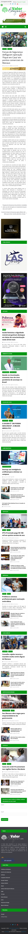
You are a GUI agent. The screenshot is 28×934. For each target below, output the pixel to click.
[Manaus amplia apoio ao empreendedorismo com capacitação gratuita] (5, 731)
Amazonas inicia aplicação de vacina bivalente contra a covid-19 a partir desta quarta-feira (18, 791)
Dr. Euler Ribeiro (6, 372)
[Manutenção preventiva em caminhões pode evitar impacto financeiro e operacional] (5, 497)
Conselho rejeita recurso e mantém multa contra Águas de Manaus (13, 656)
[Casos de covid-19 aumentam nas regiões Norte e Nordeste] (14, 755)
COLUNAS (10, 420)
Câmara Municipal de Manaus (7, 888)
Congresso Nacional (5, 877)
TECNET (2, 914)
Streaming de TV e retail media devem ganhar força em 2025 (17, 488)
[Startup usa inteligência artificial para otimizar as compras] (14, 458)
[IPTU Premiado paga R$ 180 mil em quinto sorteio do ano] (14, 521)
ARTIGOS (4, 329)
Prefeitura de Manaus (6, 869)
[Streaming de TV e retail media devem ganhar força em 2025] (5, 489)
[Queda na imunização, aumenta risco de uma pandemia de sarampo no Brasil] (14, 363)
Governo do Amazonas (6, 872)
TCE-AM (2, 894)
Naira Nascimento (6, 65)
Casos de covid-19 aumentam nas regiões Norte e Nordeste (13, 768)
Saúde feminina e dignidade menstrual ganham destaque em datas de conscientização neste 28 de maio (13, 336)
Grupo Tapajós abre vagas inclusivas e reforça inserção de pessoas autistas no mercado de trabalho (18, 624)
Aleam (2, 886)
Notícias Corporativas (7, 466)
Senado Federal (4, 880)
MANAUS (4, 530)
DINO (13, 476)
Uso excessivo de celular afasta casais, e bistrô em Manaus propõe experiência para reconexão (17, 557)
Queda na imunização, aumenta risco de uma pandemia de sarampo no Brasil (12, 378)
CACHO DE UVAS (5, 420)
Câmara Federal (4, 883)
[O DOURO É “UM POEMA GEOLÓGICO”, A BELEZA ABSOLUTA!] (14, 412)
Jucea (2, 899)
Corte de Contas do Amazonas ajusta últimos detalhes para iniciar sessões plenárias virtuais (13, 213)
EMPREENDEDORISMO (6, 710)
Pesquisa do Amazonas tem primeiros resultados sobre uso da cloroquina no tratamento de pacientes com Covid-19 (15, 207)
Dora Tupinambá (16, 771)
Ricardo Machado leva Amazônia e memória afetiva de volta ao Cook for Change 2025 (18, 549)
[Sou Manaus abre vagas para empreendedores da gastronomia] (14, 702)
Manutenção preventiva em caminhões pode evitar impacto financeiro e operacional (18, 496)
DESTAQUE (10, 651)
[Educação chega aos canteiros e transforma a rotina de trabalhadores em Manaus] (5, 616)
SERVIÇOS (8, 530)
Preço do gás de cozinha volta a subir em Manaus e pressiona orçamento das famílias (18, 684)
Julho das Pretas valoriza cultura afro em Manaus (18, 737)
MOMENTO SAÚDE (13, 372)
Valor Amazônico (15, 342)
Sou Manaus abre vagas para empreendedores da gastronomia (13, 715)
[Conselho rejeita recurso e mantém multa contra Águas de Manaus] (14, 642)
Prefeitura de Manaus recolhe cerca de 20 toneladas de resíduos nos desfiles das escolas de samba (18, 567)
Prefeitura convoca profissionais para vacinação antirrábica (13, 599)
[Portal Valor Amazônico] (2, 26)
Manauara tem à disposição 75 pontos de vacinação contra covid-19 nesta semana (17, 783)
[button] (1, 5)
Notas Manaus (4, 897)
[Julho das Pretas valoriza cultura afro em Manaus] (5, 739)
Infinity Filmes (4, 916)
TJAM (2, 891)
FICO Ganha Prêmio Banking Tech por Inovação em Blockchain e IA (13, 504)
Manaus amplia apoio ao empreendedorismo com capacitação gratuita (16, 730)
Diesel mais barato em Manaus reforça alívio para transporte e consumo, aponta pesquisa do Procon (18, 674)
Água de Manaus (4, 905)
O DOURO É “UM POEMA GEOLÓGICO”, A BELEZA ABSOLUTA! (11, 425)
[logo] (12, 834)
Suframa (3, 874)
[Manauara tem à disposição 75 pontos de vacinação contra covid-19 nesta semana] (5, 783)
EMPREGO (4, 593)
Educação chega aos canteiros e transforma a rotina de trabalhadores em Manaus (18, 615)
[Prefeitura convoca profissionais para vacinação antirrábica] (14, 585)
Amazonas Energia (5, 902)
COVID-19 (4, 763)
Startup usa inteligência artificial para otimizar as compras (12, 471)
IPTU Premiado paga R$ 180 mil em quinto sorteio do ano (13, 534)
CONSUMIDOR (5, 651)
